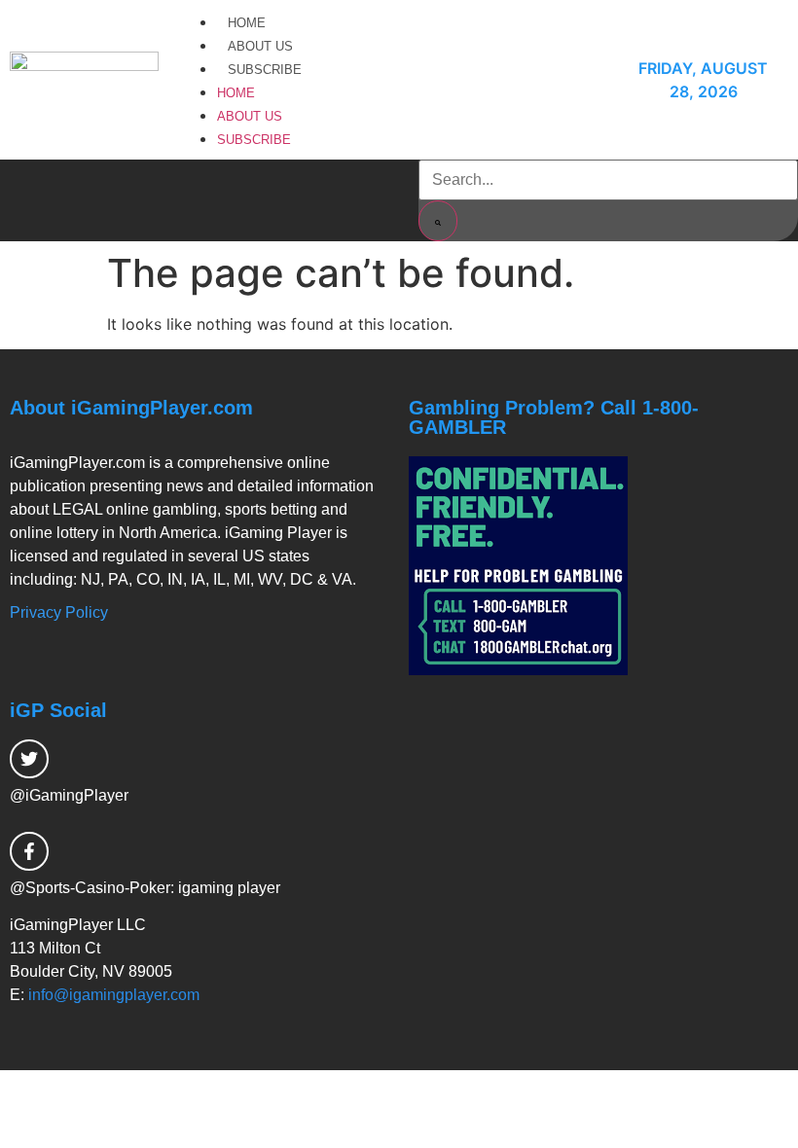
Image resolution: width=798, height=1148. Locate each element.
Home (247, 23)
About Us (260, 46)
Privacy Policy (59, 612)
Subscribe (265, 69)
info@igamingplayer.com (114, 995)
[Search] (437, 220)
